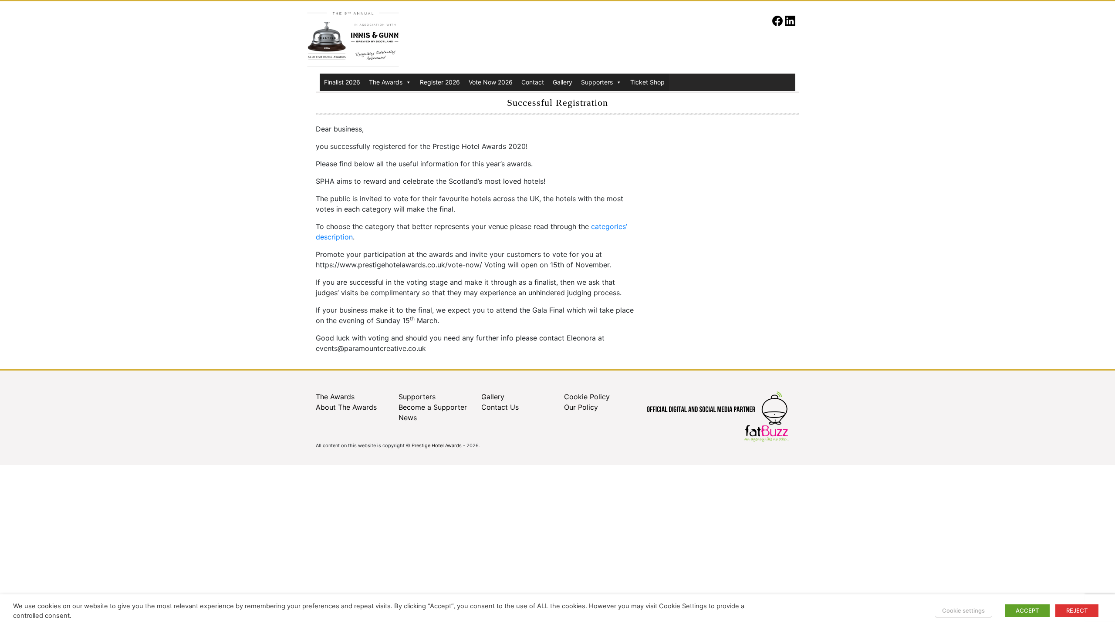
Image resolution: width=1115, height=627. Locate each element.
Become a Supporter (433, 407)
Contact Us (500, 407)
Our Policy (581, 407)
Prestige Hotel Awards (437, 445)
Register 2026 (440, 82)
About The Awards (346, 407)
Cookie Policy (587, 396)
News (408, 417)
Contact (532, 82)
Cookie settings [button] (963, 610)
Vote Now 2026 (491, 82)
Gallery (562, 82)
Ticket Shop (647, 82)
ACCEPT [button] (1027, 610)
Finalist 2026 (342, 82)
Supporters (597, 82)
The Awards (385, 82)
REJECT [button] (1077, 610)
